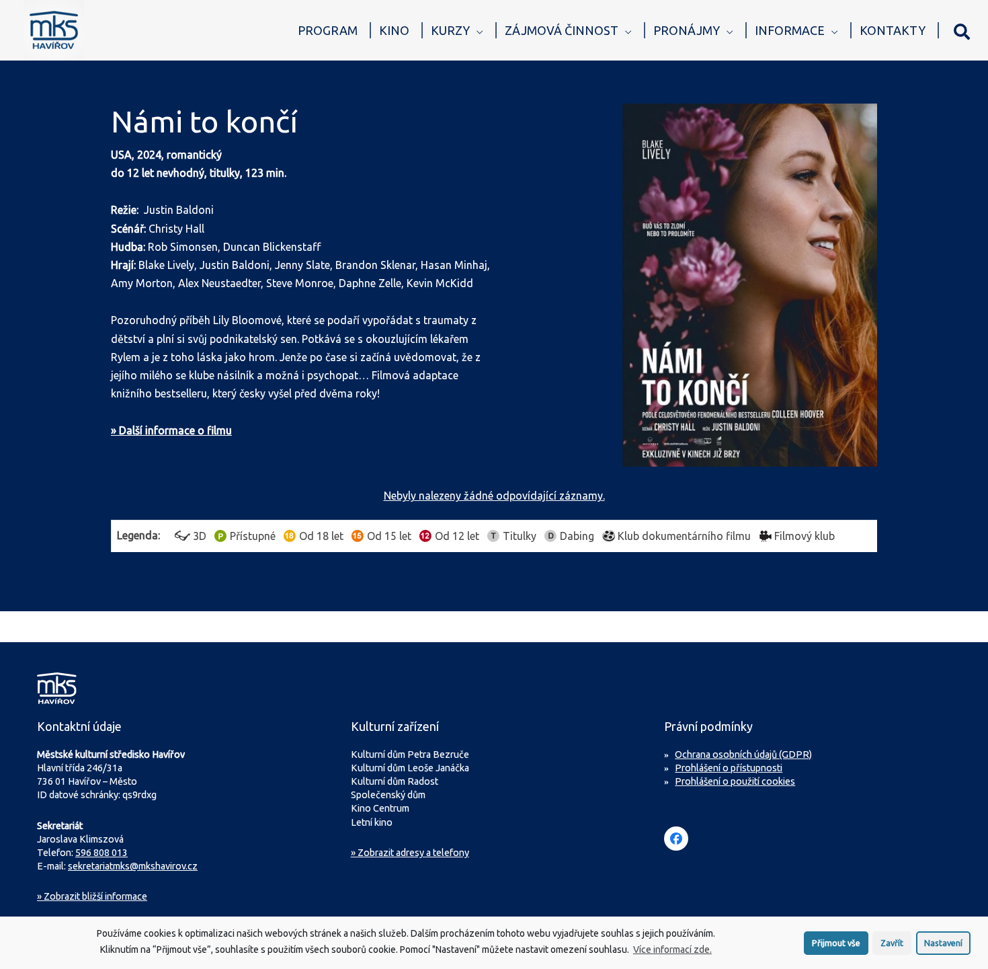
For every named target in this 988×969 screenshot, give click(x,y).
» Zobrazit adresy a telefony (410, 852)
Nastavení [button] (943, 942)
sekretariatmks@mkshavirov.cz (133, 866)
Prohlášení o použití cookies (735, 781)
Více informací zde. (672, 949)
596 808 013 (101, 852)
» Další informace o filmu (171, 430)
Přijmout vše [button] (836, 942)
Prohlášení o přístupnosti (728, 768)
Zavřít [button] (891, 942)
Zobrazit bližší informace (92, 896)
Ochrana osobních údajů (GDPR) (743, 754)
